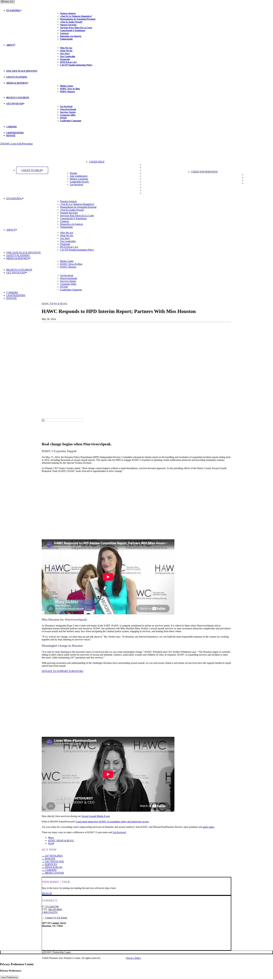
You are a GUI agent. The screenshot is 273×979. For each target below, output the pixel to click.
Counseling (148, 181)
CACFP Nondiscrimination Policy (76, 65)
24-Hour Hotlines (151, 164)
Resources (250, 183)
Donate (73, 173)
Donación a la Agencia (70, 36)
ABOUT (10, 45)
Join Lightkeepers (79, 176)
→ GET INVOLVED (53, 861)
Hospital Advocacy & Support (158, 176)
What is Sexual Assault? (257, 177)
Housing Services (151, 178)
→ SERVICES (49, 864)
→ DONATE (48, 858)
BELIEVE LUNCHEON (17, 97)
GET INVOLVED (14, 103)
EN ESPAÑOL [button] (13, 10)
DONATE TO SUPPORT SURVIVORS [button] (62, 671)
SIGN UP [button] (47, 893)
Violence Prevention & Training (158, 193)
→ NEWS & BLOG (52, 867)
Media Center (66, 86)
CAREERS (11, 127)
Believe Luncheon (79, 178)
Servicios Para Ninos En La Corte (76, 27)
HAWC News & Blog (70, 89)
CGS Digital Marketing (113, 958)
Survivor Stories (68, 112)
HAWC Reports (67, 91)
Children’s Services (152, 184)
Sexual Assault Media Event (96, 816)
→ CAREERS (49, 870)
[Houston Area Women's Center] (136, 148)
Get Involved (66, 106)
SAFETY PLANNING (16, 77)
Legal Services (150, 190)
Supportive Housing (153, 170)
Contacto (64, 33)
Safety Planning (150, 167)
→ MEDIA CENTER (53, 873)
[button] (140, 161)
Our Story (65, 53)
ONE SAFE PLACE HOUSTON (21, 71)
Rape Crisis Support (153, 173)
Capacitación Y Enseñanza (72, 30)
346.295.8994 (55, 909)
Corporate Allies (68, 115)
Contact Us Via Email (56, 917)
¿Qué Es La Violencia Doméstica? (76, 16)
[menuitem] (139, 23)
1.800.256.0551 (50, 912)
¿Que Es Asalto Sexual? (71, 22)
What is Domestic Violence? (259, 174)
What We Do (66, 51)
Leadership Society (79, 181)
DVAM (63, 118)
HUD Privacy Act (68, 62)
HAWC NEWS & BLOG (61, 840)
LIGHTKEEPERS (15, 133)
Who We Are (66, 48)
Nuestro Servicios (68, 25)
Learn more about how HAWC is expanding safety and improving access (112, 821)
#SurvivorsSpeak (68, 109)
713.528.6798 (51, 906)
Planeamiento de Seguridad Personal (77, 19)
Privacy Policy (134, 958)
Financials (65, 59)
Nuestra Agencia (68, 13)
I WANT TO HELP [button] (31, 170)
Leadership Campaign (70, 121)
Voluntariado (66, 39)
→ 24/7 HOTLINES (52, 855)
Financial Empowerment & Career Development (167, 187)
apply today (208, 827)
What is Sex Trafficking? (257, 180)
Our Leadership (67, 56)
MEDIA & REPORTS (16, 83)
